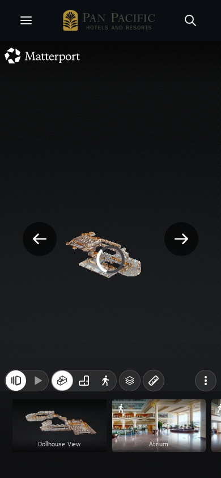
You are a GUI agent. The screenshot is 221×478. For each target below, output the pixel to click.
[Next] (181, 239)
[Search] (190, 20)
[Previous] (40, 239)
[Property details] (108, 20)
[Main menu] (26, 20)
